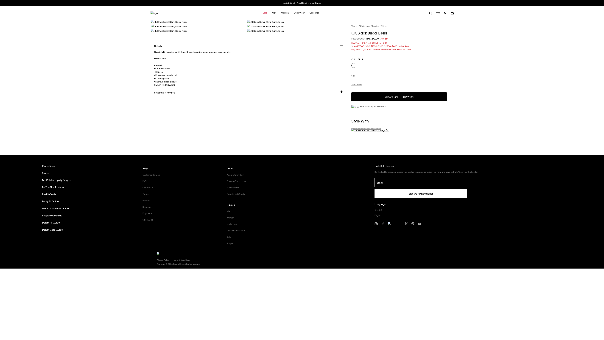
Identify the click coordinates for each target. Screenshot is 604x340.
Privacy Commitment (237, 181)
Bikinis (383, 26)
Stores (45, 173)
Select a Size (399, 97)
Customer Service (151, 174)
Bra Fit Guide (49, 194)
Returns (146, 200)
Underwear (365, 26)
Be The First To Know (53, 187)
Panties (375, 26)
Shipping (147, 207)
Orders (146, 194)
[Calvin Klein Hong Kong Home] (154, 14)
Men (229, 211)
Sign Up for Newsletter (421, 193)
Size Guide (148, 219)
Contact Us (148, 187)
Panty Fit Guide (50, 201)
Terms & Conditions (181, 260)
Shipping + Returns (164, 92)
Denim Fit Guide (51, 222)
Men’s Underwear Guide (55, 208)
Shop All (231, 243)
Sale (229, 236)
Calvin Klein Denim (236, 230)
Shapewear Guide (52, 215)
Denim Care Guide (52, 229)
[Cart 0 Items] (452, 12)
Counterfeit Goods (236, 194)
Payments (147, 213)
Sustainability (233, 187)
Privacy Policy (163, 260)
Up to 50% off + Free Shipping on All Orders (302, 3)
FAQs (145, 181)
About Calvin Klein (235, 174)
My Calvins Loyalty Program (57, 180)
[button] (265, 13)
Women (354, 26)
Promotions (48, 165)
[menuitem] (438, 12)
